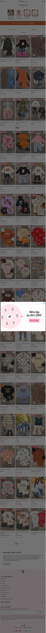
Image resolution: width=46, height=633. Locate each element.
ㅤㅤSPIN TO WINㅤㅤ (33, 320)
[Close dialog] (43, 303)
